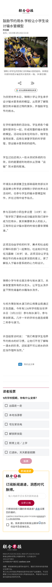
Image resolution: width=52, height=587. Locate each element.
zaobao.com (24, 561)
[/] (26, 11)
